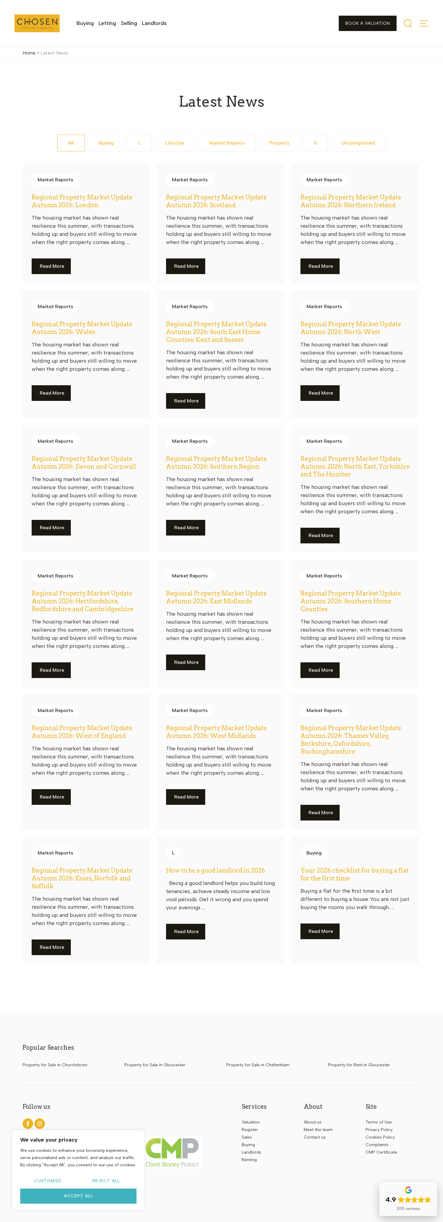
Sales (247, 1137)
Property (279, 143)
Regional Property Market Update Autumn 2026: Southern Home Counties (350, 601)
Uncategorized (358, 143)
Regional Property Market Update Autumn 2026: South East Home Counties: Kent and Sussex (216, 331)
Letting (107, 23)
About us (313, 1122)
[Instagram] (39, 1123)
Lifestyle (174, 143)
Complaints (377, 1144)
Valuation (251, 1122)
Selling (129, 23)
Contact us (315, 1137)
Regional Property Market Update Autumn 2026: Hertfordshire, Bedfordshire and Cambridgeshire (83, 601)
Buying (85, 23)
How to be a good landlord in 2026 (215, 870)
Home (29, 53)
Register (250, 1129)
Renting (249, 1159)
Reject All (106, 1180)
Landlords (154, 23)
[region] (78, 1170)
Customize (47, 1180)
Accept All (78, 1196)
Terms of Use (379, 1122)
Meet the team (318, 1129)
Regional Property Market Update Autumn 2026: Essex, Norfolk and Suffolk (82, 878)
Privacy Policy (379, 1129)
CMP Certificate (381, 1152)
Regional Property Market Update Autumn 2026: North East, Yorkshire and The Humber (355, 466)
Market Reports (227, 143)
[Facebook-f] (28, 1123)
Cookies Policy (380, 1137)
